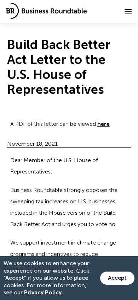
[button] (128, 11)
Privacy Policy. (43, 292)
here (103, 123)
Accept (117, 277)
